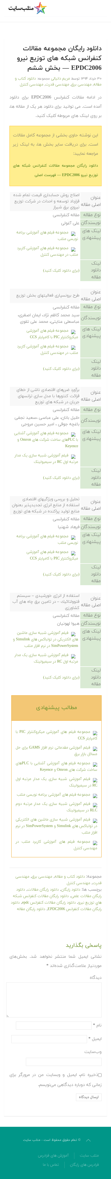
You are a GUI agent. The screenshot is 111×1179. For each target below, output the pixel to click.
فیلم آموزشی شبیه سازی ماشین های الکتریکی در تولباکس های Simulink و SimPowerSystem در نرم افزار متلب (45, 639)
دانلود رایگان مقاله (31, 909)
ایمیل (95, 1039)
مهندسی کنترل (31, 84)
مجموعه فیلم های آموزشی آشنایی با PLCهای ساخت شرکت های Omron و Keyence (46, 440)
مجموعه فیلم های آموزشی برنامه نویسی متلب (53, 794)
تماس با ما (51, 1164)
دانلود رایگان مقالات (43, 889)
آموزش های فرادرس (53, 1155)
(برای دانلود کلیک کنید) (61, 270)
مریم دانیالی (60, 78)
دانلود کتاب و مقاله (70, 876)
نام (97, 1025)
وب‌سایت (93, 1052)
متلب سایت (89, 1155)
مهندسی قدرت (57, 84)
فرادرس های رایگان (84, 1164)
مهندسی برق (81, 84)
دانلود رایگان (70, 889)
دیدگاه (96, 978)
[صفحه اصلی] (28, 8)
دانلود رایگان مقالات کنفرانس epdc (49, 902)
